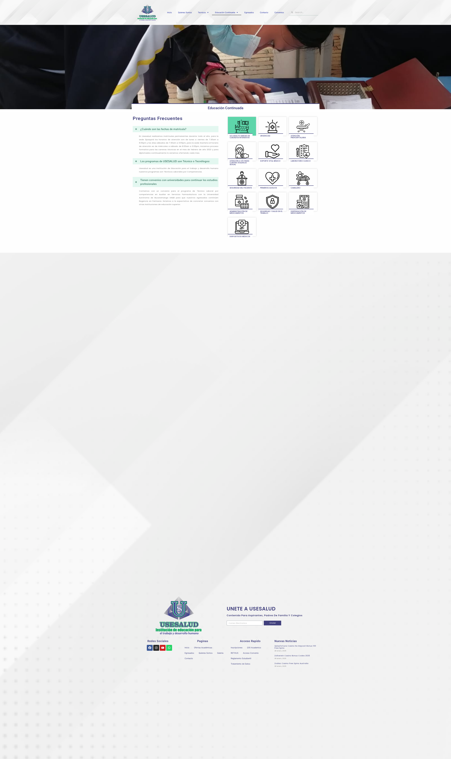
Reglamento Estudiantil (241, 658)
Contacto (264, 12)
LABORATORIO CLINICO (301, 161)
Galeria (220, 653)
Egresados (249, 12)
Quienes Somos (185, 12)
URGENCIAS (265, 136)
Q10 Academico (254, 647)
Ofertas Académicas (203, 647)
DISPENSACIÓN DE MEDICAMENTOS (298, 212)
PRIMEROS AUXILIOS (268, 188)
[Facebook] (150, 648)
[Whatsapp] (169, 648)
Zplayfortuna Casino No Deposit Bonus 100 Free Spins (295, 647)
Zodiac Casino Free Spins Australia (291, 663)
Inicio (169, 12)
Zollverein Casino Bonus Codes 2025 (292, 655)
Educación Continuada (225, 12)
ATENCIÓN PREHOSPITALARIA (298, 137)
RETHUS (234, 653)
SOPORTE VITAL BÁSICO (270, 161)
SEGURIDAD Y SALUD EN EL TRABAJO (271, 212)
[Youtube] (163, 648)
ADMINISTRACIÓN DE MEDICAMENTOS (238, 212)
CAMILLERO (295, 188)
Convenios (279, 12)
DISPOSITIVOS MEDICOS (240, 236)
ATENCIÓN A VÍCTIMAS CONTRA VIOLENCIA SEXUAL (239, 163)
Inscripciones (236, 647)
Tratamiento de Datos (240, 664)
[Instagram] (156, 648)
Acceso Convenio (251, 653)
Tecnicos (202, 12)
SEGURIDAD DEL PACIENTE (241, 188)
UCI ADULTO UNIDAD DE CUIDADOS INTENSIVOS (240, 137)
